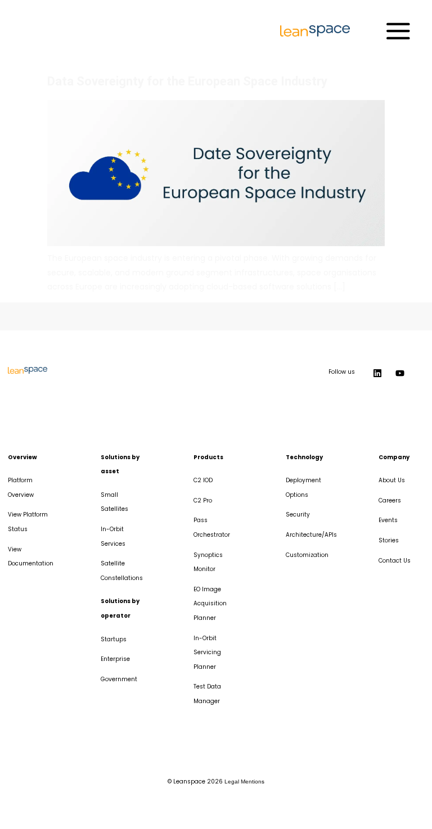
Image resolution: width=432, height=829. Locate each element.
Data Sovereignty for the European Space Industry (187, 81)
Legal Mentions (244, 781)
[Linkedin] (377, 373)
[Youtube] (400, 373)
